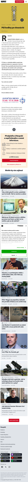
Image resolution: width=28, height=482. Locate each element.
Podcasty (5, 215)
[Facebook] (2, 468)
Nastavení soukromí (5, 449)
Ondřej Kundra (5, 414)
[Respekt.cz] (3, 1)
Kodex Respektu (4, 434)
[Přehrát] (22, 186)
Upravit (13, 255)
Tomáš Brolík (4, 304)
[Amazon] (5, 461)
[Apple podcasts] (16, 454)
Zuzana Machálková (6, 385)
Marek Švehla (4, 278)
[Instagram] (9, 468)
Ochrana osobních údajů (6, 446)
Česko (3, 270)
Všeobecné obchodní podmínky (8, 444)
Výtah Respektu (10, 377)
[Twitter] (5, 468)
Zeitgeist (9, 215)
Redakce (3, 430)
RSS (1, 442)
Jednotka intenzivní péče (13, 190)
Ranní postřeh (6, 350)
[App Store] (5, 454)
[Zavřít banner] (26, 225)
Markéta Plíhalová (5, 196)
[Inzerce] (14, 100)
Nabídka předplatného (6, 437)
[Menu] (26, 1)
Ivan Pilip (3, 358)
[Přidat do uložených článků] (25, 186)
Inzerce (2, 439)
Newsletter (5, 190)
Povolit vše (14, 251)
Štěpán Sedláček (5, 223)
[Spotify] (16, 461)
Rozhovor (3, 24)
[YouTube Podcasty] (16, 457)
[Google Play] (5, 457)
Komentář (5, 323)
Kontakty (3, 432)
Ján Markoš (4, 331)
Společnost (4, 404)
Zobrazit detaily (20, 247)
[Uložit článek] (22, 20)
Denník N (8, 331)
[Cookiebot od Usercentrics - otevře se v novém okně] (17, 226)
